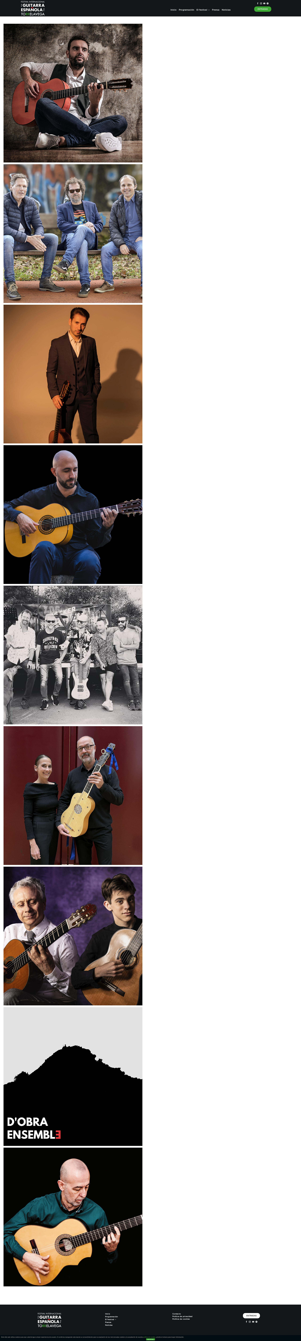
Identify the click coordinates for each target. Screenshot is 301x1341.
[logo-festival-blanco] (33, 2)
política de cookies (149, 1337)
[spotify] (268, 3)
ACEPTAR (150, 1339)
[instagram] (261, 3)
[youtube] (264, 3)
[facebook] (258, 3)
